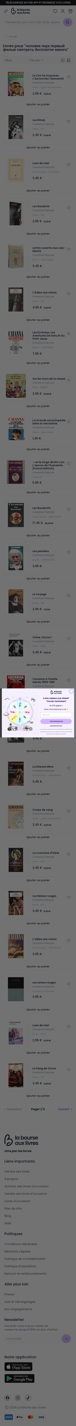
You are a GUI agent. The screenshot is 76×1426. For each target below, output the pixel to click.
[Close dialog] (71, 691)
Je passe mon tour (56, 726)
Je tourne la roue (56, 721)
